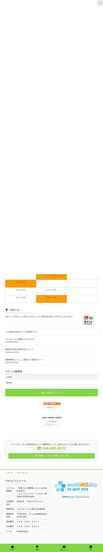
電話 (90, 550)
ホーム (10, 473)
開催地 (37, 550)
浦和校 (9, 383)
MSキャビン (51, 408)
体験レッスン (64, 550)
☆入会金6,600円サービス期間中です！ (21, 332)
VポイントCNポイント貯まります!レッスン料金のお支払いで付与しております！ (39, 316)
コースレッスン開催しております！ (20, 339)
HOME (12, 550)
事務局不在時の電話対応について (19, 349)
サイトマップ (22, 473)
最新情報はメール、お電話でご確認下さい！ (24, 360)
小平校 (9, 377)
